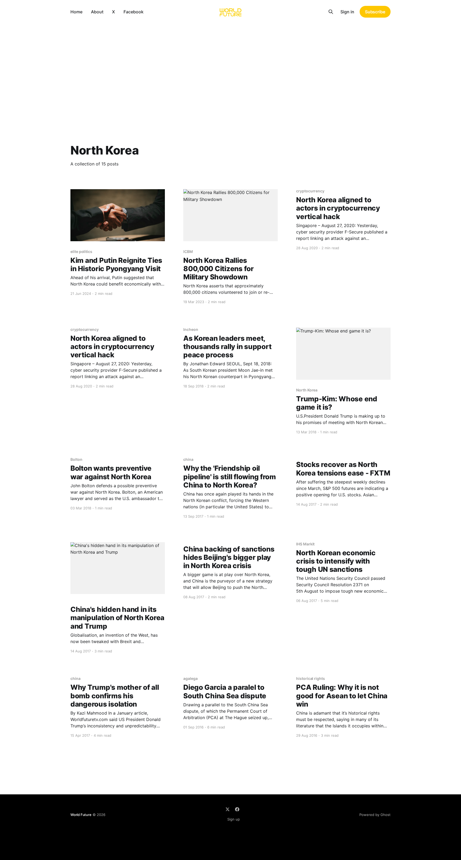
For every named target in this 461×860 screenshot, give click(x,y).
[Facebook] (237, 809)
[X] (227, 809)
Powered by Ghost (375, 815)
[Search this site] (331, 11)
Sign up (233, 819)
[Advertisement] (230, 63)
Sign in (347, 11)
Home (76, 11)
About (97, 11)
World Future (81, 815)
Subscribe (375, 11)
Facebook (134, 11)
